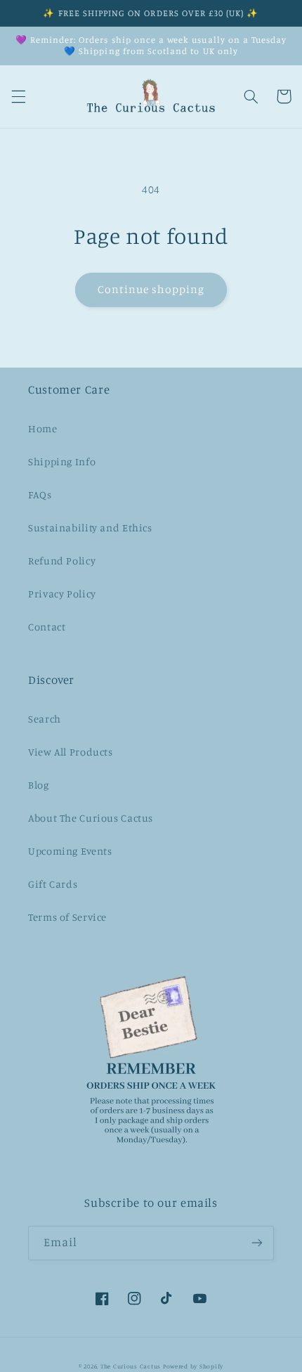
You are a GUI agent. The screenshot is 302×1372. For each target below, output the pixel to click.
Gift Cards (52, 884)
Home (43, 428)
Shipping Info (62, 461)
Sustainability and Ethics (90, 527)
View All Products (70, 752)
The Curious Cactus (130, 1366)
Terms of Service (67, 917)
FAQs (40, 494)
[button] (18, 96)
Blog (38, 785)
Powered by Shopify (193, 1366)
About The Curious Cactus (90, 818)
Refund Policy (62, 561)
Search (44, 719)
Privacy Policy (62, 594)
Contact (46, 627)
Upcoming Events (70, 851)
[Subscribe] (257, 1243)
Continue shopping (151, 289)
